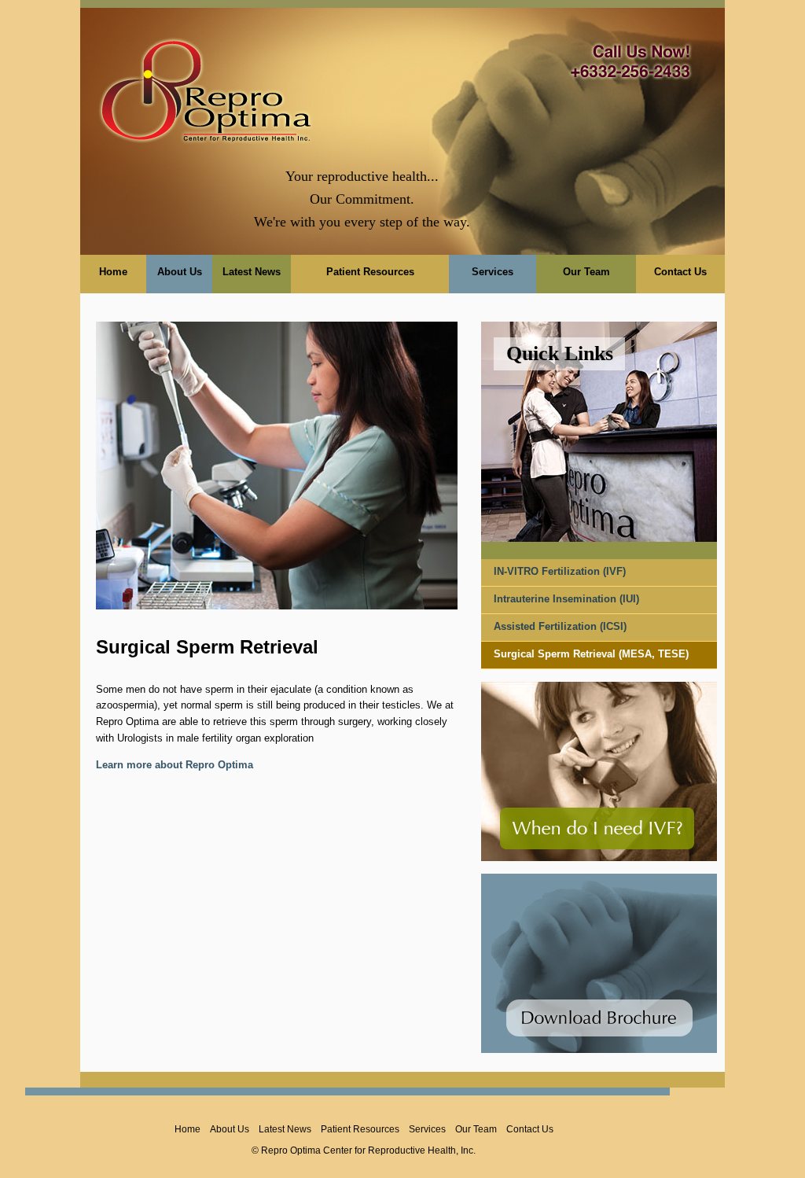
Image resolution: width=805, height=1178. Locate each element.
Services (492, 272)
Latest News (251, 272)
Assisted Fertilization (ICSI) (560, 626)
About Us (179, 272)
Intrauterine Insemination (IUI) (566, 599)
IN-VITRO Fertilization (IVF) (560, 571)
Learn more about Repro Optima (174, 765)
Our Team (586, 272)
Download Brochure (599, 1017)
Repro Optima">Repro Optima (206, 86)
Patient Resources (370, 272)
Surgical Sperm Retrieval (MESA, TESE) (591, 654)
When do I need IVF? (597, 828)
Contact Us (680, 272)
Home (113, 272)
